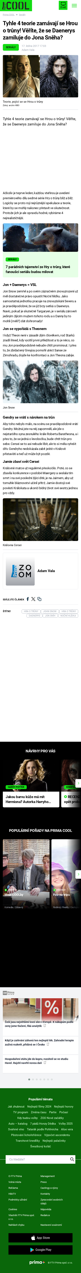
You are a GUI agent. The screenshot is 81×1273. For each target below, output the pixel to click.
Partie (53, 1112)
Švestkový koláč (40, 1146)
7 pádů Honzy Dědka (43, 1123)
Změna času (38, 1112)
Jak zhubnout (16, 1106)
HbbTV (12, 1193)
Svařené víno (16, 1129)
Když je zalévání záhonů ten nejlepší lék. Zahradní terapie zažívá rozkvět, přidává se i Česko (39, 1042)
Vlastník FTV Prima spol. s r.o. (21, 1217)
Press (43, 1182)
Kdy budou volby (27, 1118)
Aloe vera (67, 1129)
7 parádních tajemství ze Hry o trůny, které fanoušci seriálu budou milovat (38, 269)
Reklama (13, 1187)
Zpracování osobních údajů (51, 1201)
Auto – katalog (17, 1123)
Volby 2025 (66, 1123)
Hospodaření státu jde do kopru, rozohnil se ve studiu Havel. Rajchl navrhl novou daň (36, 1060)
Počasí (63, 1112)
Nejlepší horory (63, 1106)
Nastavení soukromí (51, 1224)
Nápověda (45, 1209)
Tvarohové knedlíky (28, 1140)
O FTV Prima (15, 1176)
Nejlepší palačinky (54, 1140)
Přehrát (12, 890)
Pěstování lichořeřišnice (26, 1135)
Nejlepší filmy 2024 (39, 1106)
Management (47, 1176)
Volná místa (14, 1182)
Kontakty (45, 1193)
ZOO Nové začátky (52, 1118)
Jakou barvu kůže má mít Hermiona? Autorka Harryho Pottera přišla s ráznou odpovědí (27, 800)
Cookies (12, 1209)
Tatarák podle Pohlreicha (42, 1129)
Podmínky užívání (17, 1199)
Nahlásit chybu (16, 1224)
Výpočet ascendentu (57, 1135)
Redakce (45, 1215)
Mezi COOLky (14, 895)
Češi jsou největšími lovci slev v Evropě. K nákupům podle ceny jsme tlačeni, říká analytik (39, 1023)
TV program (20, 1112)
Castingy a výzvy (49, 1187)
